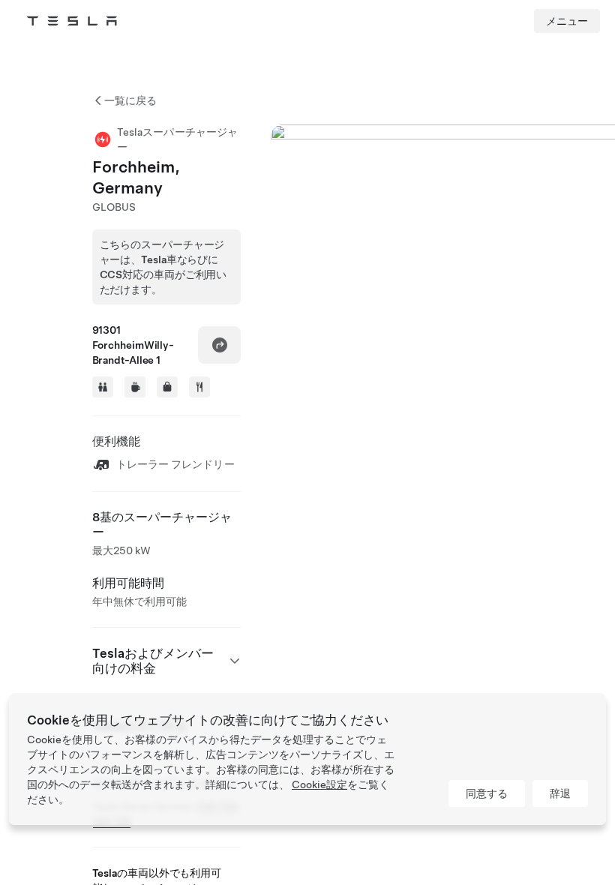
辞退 (560, 794)
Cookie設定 (319, 784)
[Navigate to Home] (72, 21)
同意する (487, 794)
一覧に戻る (130, 100)
